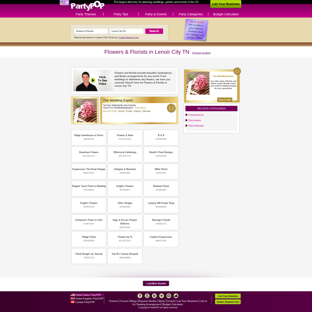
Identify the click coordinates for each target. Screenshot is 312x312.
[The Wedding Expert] (225, 99)
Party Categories (191, 14)
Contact (170, 301)
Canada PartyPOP (85, 302)
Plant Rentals (196, 125)
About (161, 301)
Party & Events (156, 14)
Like (176, 295)
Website (147, 111)
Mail (168, 295)
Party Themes (86, 14)
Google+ (147, 295)
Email (121, 111)
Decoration (194, 120)
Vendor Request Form (228, 301)
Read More (140, 108)
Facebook (140, 295)
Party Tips (121, 14)
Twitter (154, 295)
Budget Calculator (226, 14)
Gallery (137, 111)
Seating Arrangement (149, 304)
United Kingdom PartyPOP (89, 298)
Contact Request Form (129, 37)
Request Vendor (147, 301)
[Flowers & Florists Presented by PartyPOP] (93, 80)
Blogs (133, 301)
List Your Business (187, 301)
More (161, 295)
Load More (156, 283)
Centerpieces (196, 114)
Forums (124, 301)
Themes (113, 301)
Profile (129, 111)
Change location (201, 52)
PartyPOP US (87, 6)
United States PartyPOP (88, 295)
